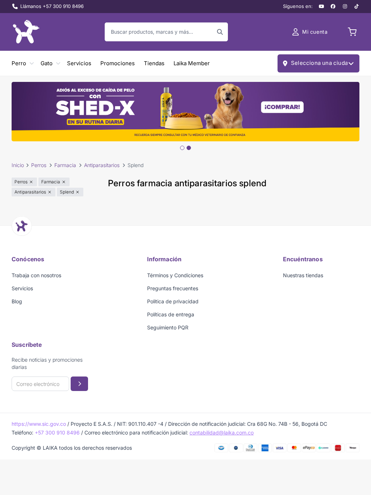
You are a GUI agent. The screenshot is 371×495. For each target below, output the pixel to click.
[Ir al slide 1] (182, 148)
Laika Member (192, 63)
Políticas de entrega (170, 314)
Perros (38, 165)
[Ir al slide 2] (189, 148)
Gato (47, 63)
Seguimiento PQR (167, 327)
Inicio (18, 165)
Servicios (79, 63)
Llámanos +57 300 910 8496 (52, 6)
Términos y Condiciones (175, 275)
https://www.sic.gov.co (39, 424)
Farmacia (65, 165)
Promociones (117, 63)
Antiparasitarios (102, 165)
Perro (19, 63)
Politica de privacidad (173, 301)
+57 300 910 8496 (57, 432)
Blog (17, 301)
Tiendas (154, 63)
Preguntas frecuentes (172, 288)
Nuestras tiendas (303, 275)
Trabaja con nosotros (36, 275)
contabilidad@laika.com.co (221, 432)
